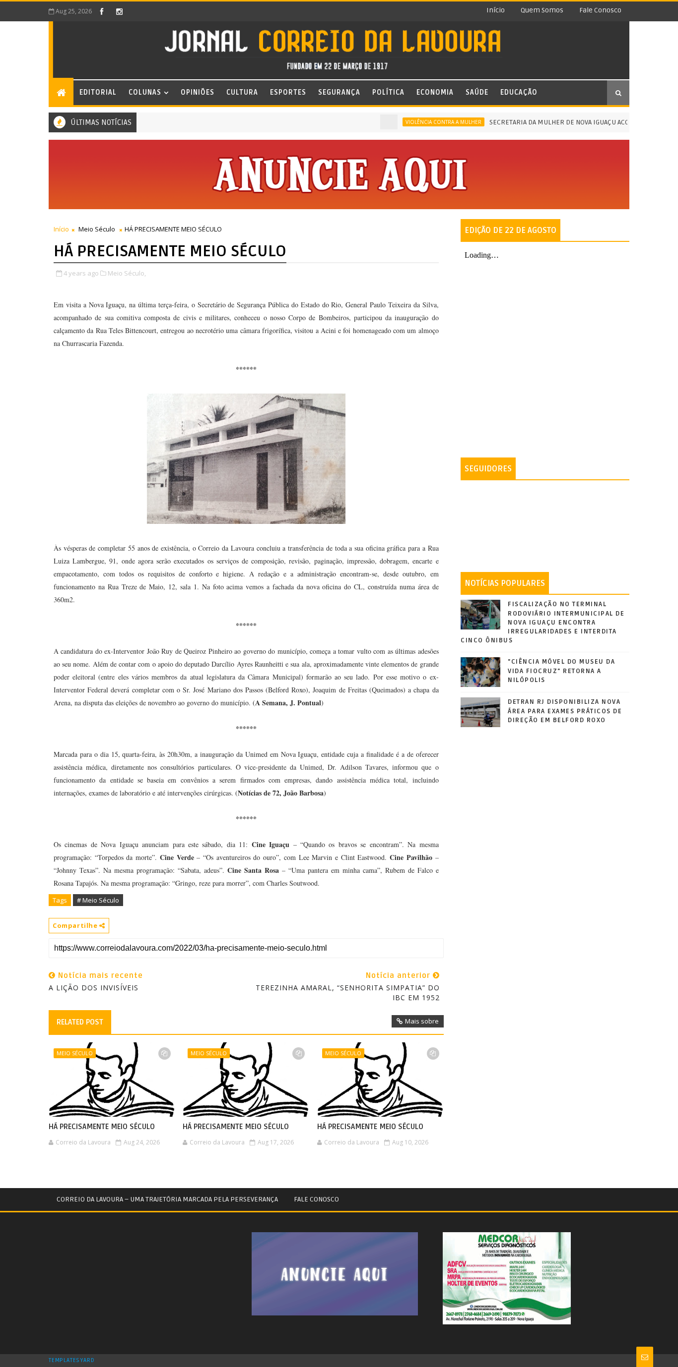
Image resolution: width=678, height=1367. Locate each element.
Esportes (288, 92)
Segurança (339, 92)
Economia (435, 92)
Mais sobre (422, 1021)
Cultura (242, 92)
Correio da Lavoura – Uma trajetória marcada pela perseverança (167, 1199)
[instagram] (119, 11)
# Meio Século (98, 900)
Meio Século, (127, 273)
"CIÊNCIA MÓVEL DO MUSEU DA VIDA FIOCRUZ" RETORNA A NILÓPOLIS (561, 671)
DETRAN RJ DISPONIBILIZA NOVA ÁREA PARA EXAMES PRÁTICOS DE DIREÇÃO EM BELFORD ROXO (565, 711)
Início (495, 10)
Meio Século (96, 229)
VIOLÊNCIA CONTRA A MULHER (422, 121)
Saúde (477, 92)
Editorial (98, 92)
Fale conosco (600, 10)
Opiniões (197, 92)
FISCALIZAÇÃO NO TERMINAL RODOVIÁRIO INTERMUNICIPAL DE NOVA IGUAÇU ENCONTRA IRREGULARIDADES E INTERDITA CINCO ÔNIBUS (542, 622)
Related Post (80, 1022)
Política (388, 92)
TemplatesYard (71, 1360)
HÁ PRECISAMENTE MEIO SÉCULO (102, 1126)
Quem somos (542, 10)
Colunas (145, 92)
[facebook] (101, 11)
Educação (519, 92)
